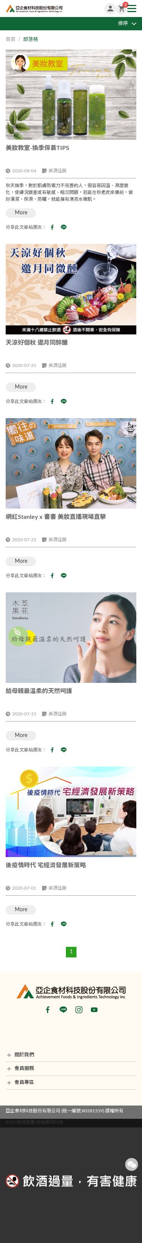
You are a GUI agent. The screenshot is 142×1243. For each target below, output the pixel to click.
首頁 (11, 39)
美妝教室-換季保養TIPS (37, 148)
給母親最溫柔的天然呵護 (39, 691)
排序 (123, 23)
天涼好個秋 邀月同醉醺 (37, 343)
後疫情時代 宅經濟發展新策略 (46, 865)
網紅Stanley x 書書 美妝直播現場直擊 (56, 517)
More (21, 212)
